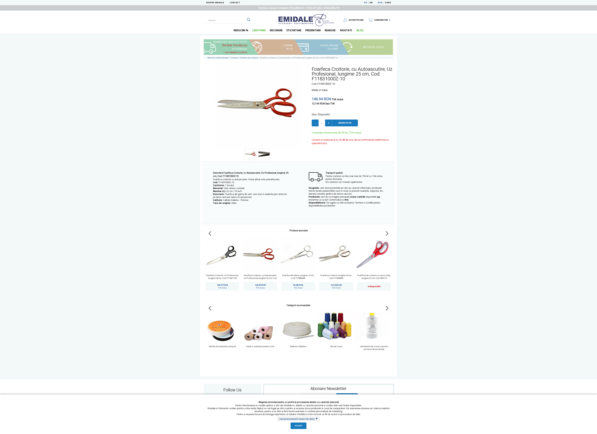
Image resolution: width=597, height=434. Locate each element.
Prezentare (313, 30)
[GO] (248, 19)
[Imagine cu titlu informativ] (250, 154)
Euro (388, 2)
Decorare (276, 30)
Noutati (346, 30)
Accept (298, 426)
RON (380, 2)
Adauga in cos (345, 122)
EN (373, 2)
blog (360, 30)
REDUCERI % (241, 30)
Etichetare (294, 30)
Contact (235, 2)
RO (365, 2)
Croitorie (259, 30)
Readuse (330, 30)
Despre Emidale (215, 2)
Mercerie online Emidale (218, 57)
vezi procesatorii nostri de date (297, 418)
